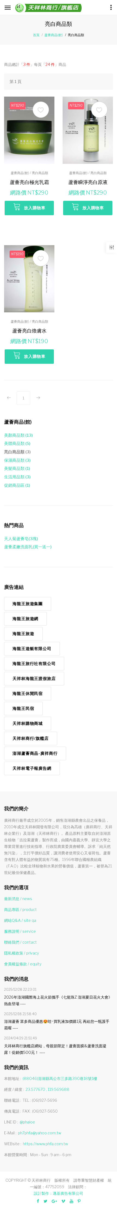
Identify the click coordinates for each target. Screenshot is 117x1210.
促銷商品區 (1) (17, 485)
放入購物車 (35, 207)
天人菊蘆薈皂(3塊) (21, 538)
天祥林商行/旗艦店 (31, 738)
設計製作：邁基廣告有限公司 (58, 1193)
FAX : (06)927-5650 (40, 1111)
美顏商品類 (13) (18, 435)
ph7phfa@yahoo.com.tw (39, 1133)
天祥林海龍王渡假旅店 (34, 678)
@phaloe (27, 1122)
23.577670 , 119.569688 (47, 1089)
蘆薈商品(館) (53, 35)
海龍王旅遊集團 (28, 603)
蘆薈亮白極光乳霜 (29, 182)
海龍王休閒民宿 (28, 693)
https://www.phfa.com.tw (45, 1143)
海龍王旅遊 (23, 633)
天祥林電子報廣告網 (32, 768)
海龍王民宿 (23, 708)
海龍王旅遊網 (25, 618)
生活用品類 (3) (17, 477)
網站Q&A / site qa (20, 920)
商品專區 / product (20, 909)
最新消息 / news (18, 898)
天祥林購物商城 (28, 723)
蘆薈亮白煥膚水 (29, 331)
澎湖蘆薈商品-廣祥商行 (35, 753)
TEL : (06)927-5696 (40, 1100)
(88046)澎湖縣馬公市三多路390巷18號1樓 (60, 1078)
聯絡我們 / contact (20, 942)
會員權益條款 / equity (22, 964)
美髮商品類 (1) (17, 468)
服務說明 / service (20, 931)
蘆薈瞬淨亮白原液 (87, 182)
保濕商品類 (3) (17, 460)
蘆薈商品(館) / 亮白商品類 (29, 173)
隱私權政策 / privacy (21, 953)
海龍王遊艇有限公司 (32, 648)
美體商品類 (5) (17, 443)
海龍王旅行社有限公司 (34, 663)
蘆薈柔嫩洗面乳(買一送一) (28, 546)
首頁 (36, 35)
